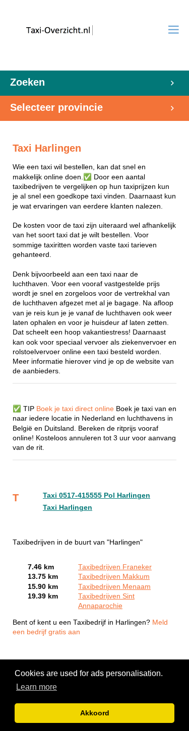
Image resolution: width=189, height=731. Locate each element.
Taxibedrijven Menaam (114, 586)
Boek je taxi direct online (75, 409)
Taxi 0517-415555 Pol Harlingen (96, 495)
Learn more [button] (36, 687)
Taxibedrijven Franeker (115, 567)
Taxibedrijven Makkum (114, 576)
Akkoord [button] (94, 713)
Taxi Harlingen (67, 507)
